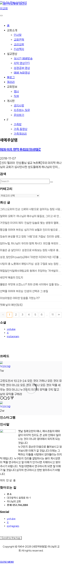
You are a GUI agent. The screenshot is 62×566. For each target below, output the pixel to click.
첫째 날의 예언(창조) (11, 304)
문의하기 (19, 115)
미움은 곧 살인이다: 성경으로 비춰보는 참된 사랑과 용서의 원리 (31, 250)
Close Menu (7, 562)
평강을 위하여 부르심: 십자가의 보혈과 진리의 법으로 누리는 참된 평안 (31, 229)
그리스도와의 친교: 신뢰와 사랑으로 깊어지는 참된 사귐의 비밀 (31, 209)
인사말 (18, 34)
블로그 (11, 77)
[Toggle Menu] (1, 15)
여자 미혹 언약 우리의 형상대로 (20, 150)
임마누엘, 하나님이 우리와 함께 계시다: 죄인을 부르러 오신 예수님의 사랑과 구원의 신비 (31, 243)
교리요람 (19, 44)
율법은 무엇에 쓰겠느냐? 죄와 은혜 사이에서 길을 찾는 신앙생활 (31, 284)
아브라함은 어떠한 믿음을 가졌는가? (20, 298)
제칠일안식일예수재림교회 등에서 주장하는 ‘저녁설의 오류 (31, 270)
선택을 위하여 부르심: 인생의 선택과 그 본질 (24, 291)
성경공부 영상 (22, 68)
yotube (11, 329)
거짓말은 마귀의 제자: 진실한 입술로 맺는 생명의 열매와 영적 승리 (31, 222)
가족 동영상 (20, 129)
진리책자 (19, 49)
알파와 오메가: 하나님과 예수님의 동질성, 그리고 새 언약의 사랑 (31, 216)
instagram (13, 336)
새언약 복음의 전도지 (11, 277)
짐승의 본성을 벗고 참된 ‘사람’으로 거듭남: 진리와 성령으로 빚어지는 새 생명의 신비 (31, 236)
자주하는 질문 (22, 110)
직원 (16, 96)
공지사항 (19, 105)
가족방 (18, 124)
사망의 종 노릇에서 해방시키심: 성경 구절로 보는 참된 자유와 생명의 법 (31, 263)
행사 (16, 91)
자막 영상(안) (22, 63)
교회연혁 (19, 39)
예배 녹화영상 (22, 72)
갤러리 (11, 82)
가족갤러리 (20, 133)
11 (52, 314)
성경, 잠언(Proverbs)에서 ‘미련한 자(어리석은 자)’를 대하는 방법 (31, 257)
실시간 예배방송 (23, 58)
